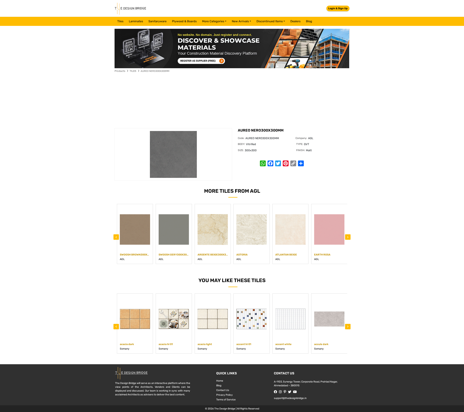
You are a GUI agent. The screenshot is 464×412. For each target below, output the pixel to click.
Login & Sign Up (338, 8)
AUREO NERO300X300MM (155, 71)
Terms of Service (226, 399)
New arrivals (240, 21)
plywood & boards (184, 21)
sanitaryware (157, 21)
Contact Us (222, 390)
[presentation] (116, 237)
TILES (133, 71)
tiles (120, 21)
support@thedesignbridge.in (290, 398)
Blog (309, 21)
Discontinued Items (269, 21)
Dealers (295, 21)
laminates (136, 21)
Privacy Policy (224, 394)
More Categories (213, 21)
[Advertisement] (232, 101)
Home (219, 380)
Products (120, 71)
